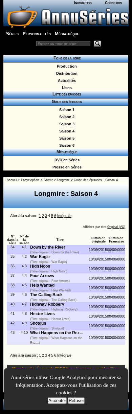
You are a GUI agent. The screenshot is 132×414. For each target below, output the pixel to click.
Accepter (57, 400)
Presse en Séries (66, 167)
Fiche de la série (66, 58)
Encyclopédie (30, 180)
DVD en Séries (66, 160)
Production (66, 66)
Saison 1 (65, 110)
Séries (12, 33)
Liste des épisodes (65, 94)
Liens (66, 88)
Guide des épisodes (66, 101)
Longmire (63, 180)
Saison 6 (65, 145)
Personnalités (37, 33)
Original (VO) (116, 227)
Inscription (83, 3)
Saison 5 (65, 138)
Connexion (113, 3)
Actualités (66, 80)
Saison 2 (65, 117)
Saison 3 (65, 124)
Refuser (76, 400)
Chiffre (48, 180)
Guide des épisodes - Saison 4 (95, 180)
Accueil (12, 180)
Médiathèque (67, 33)
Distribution (66, 73)
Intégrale (64, 216)
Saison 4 (65, 131)
